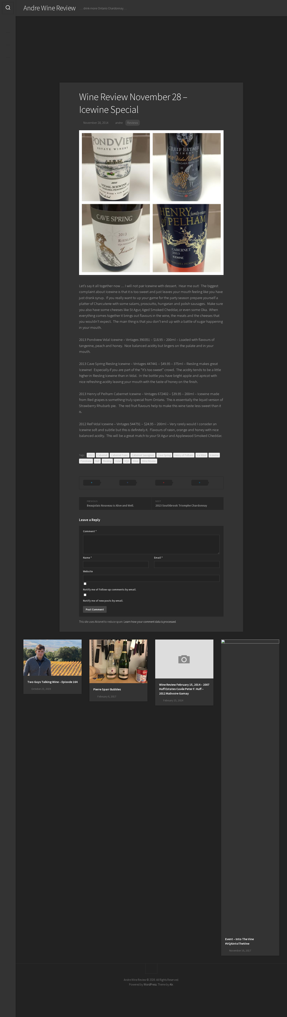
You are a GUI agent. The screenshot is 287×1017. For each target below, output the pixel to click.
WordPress (150, 984)
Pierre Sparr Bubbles (107, 689)
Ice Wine (201, 455)
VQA (126, 461)
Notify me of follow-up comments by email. (109, 589)
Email (158, 557)
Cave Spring (164, 455)
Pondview (86, 461)
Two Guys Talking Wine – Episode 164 (52, 682)
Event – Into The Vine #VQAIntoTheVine (239, 941)
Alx (171, 984)
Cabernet (102, 455)
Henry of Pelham (184, 455)
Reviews (132, 123)
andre (119, 123)
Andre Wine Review (49, 8)
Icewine (214, 455)
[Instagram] (8, 26)
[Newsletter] (8, 51)
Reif (97, 461)
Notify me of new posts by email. (103, 600)
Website (88, 571)
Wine (135, 461)
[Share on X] (97, 483)
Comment (90, 531)
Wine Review (149, 461)
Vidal (118, 461)
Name (87, 557)
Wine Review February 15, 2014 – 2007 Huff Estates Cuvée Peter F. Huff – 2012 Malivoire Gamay (184, 689)
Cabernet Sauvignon (143, 455)
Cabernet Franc (119, 455)
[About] (8, 38)
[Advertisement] (151, 45)
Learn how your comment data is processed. (150, 621)
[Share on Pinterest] (169, 483)
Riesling (107, 461)
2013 (91, 455)
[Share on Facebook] (133, 483)
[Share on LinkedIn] (205, 483)
